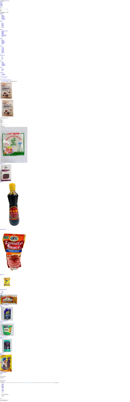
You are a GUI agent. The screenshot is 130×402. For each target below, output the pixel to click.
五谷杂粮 (3, 27)
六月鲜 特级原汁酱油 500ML (3, 229)
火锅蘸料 (3, 62)
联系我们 (3, 390)
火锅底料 (3, 63)
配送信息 (3, 386)
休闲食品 (1, 29)
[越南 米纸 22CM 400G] (13, 162)
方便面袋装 (3, 43)
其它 (2, 36)
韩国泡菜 (3, 17)
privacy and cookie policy (27, 382)
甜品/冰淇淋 (3, 52)
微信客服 (1, 5)
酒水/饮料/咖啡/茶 (2, 55)
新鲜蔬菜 (3, 15)
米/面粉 (2, 24)
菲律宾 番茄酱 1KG (2, 274)
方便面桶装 (3, 42)
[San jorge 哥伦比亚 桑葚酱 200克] (7, 320)
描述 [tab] (2, 291)
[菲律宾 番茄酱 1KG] (13, 273)
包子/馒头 (3, 48)
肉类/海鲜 (3, 50)
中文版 (5, 0)
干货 (2, 26)
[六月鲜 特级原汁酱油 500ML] (13, 228)
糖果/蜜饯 (3, 32)
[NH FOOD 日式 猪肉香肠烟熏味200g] (8, 304)
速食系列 (1, 38)
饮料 (2, 56)
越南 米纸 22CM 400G (2, 163)
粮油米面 (1, 21)
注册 (0, 2)
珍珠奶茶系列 (2, 72)
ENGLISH (8, 0)
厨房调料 (3, 23)
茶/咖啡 (2, 58)
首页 (2, 81)
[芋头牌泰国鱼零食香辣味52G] (6, 371)
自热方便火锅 (3, 41)
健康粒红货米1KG (2, 181)
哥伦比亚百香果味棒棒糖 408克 (3, 289)
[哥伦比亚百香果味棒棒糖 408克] (7, 288)
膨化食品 (3, 31)
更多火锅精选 (3, 65)
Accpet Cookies (56, 382)
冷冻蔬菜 (3, 51)
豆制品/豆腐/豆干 (4, 18)
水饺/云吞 (3, 47)
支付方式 (3, 385)
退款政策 (3, 387)
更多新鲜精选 (3, 19)
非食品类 (1, 67)
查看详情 (1, 306)
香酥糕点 (3, 34)
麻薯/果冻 (3, 33)
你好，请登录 (2, 1)
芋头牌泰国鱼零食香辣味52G (3, 372)
